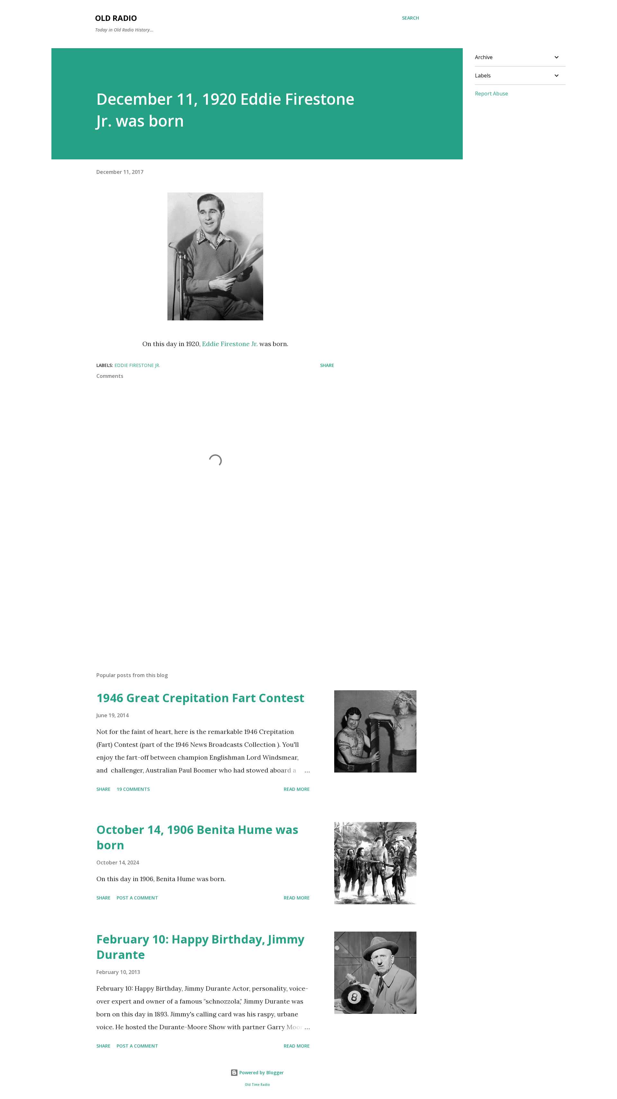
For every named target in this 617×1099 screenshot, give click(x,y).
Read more (297, 789)
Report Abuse (491, 93)
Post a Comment (137, 898)
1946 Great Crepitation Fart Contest (200, 698)
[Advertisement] (205, 592)
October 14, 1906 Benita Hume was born (197, 837)
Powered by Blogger (261, 1072)
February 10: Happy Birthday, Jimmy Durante (200, 946)
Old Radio (116, 18)
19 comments (133, 789)
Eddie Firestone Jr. (230, 344)
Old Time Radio (257, 1085)
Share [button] (327, 365)
